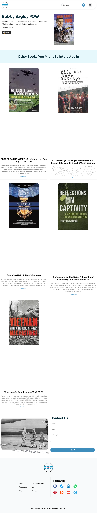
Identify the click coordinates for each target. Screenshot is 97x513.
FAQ (33, 487)
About (21, 491)
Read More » (23, 176)
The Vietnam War (38, 483)
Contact (34, 491)
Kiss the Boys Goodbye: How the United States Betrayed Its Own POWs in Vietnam (73, 161)
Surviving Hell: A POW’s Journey (24, 275)
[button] (90, 5)
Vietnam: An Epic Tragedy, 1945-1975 (23, 392)
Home (21, 483)
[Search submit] (83, 5)
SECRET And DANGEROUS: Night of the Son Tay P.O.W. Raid (24, 160)
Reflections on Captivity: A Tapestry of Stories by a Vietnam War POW (73, 278)
